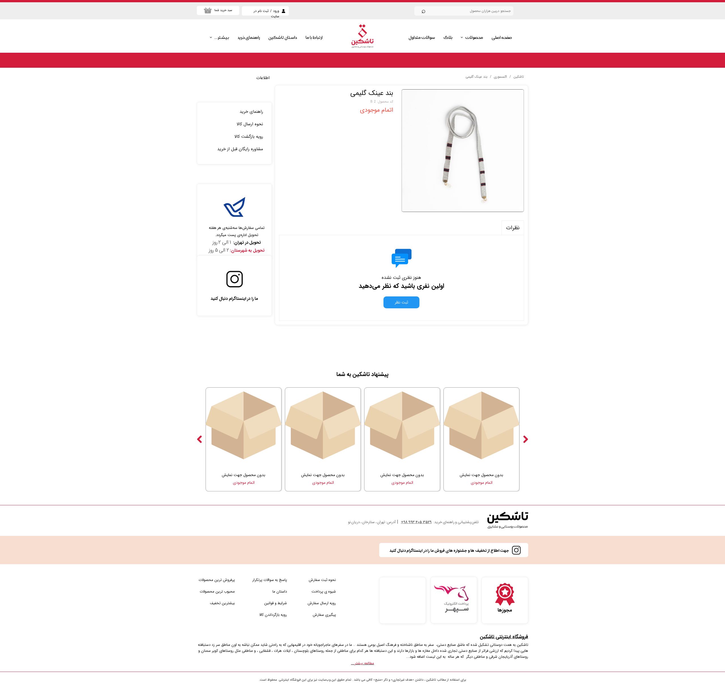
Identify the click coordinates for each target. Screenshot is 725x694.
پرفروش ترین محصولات (217, 580)
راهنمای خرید (249, 38)
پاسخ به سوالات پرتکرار (269, 580)
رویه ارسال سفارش (322, 603)
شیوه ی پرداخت (324, 592)
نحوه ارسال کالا (249, 124)
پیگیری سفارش (324, 615)
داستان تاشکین (282, 38)
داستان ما (279, 592)
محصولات (474, 38)
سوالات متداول (422, 38)
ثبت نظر (401, 302)
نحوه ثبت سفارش (322, 580)
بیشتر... (221, 38)
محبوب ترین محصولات (217, 592)
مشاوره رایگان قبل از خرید (240, 149)
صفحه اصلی (502, 38)
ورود (276, 11)
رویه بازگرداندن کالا (273, 615)
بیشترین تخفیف (222, 603)
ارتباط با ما (314, 38)
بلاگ (448, 38)
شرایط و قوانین (275, 603)
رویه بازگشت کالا (248, 136)
